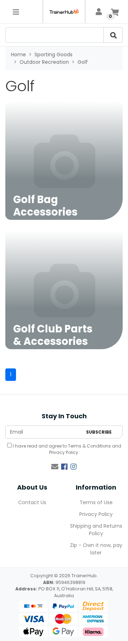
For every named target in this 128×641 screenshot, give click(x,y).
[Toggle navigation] (16, 12)
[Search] (113, 35)
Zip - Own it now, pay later (96, 549)
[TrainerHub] (64, 11)
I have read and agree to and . (66, 449)
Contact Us (32, 502)
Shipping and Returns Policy (96, 529)
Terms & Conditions (89, 446)
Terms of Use (96, 502)
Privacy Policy (63, 452)
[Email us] (54, 467)
